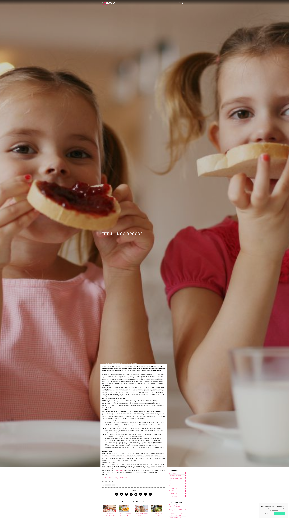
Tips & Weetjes (141, 3)
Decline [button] (267, 513)
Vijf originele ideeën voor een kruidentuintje (116, 477)
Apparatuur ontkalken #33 (175, 517)
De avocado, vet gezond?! (111, 479)
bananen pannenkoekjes (108, 457)
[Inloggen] (183, 3)
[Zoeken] (180, 3)
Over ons (125, 3)
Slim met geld (172, 486)
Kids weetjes (172, 481)
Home (119, 3)
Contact (149, 3)
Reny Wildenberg (116, 363)
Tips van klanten (173, 496)
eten (114, 485)
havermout (125, 457)
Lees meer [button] (275, 510)
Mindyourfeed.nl (120, 470)
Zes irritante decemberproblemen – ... (109, 514)
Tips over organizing (174, 493)
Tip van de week (173, 488)
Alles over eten (126, 363)
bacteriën (108, 485)
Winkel (132, 3)
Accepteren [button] (279, 513)
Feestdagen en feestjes (175, 475)
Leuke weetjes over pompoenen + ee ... (125, 514)
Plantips (171, 483)
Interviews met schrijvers (175, 478)
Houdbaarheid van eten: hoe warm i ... (141, 514)
